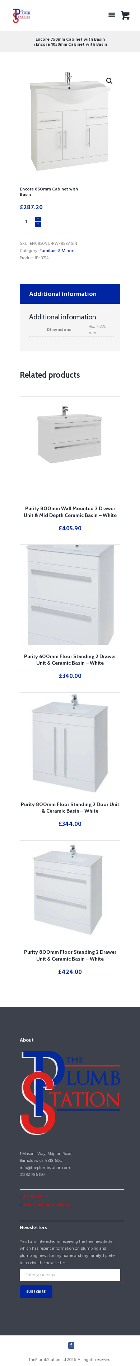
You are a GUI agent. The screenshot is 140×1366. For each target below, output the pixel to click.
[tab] (70, 294)
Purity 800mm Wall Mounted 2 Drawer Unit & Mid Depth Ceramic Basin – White (70, 511)
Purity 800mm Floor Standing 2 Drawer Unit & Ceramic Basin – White (70, 955)
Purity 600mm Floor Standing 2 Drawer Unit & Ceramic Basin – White (70, 659)
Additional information (63, 294)
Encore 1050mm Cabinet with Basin (71, 44)
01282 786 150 (32, 1174)
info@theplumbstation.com (45, 1168)
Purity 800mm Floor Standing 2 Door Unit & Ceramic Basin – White (70, 807)
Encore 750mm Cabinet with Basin (70, 39)
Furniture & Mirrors (57, 251)
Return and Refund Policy (47, 1204)
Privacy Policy (36, 1196)
